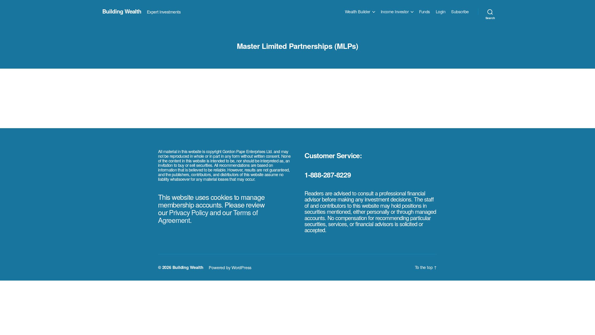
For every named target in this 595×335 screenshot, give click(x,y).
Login (441, 11)
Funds (424, 11)
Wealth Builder (357, 11)
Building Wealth (121, 11)
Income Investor (395, 11)
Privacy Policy (188, 212)
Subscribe (460, 11)
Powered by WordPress (230, 267)
